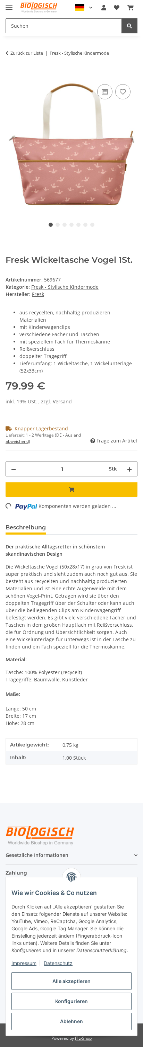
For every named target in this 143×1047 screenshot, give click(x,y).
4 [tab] (71, 225)
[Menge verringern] (13, 469)
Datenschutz (58, 963)
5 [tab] (78, 225)
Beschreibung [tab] (26, 527)
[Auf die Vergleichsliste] (104, 91)
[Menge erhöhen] (129, 469)
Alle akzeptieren (71, 981)
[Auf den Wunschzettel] (123, 91)
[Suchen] (129, 25)
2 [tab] (58, 225)
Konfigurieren (71, 1001)
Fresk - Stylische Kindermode (65, 287)
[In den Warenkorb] (11, 75)
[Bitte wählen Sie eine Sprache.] (84, 7)
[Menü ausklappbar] (9, 4)
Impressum (23, 963)
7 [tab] (92, 225)
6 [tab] (85, 225)
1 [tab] (51, 225)
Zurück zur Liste (26, 53)
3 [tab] (64, 225)
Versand (62, 401)
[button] (104, 8)
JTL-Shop (83, 1038)
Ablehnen (71, 1021)
